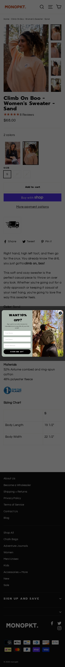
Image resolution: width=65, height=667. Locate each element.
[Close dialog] (60, 313)
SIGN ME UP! (17, 352)
